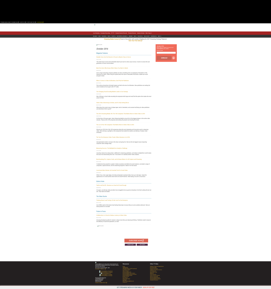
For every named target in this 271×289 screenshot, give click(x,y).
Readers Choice (126, 276)
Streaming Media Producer (155, 278)
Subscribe (104, 36)
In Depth (113, 36)
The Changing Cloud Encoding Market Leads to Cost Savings (112, 91)
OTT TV (112, 33)
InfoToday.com (153, 270)
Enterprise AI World (154, 268)
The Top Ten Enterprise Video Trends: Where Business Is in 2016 (113, 137)
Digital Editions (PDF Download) (130, 268)
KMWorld (152, 273)
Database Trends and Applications (157, 266)
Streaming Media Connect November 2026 (9, 22)
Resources (140, 36)
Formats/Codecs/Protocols (121, 33)
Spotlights (125, 280)
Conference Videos (126, 269)
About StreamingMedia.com (128, 281)
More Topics (148, 33)
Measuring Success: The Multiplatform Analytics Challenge (111, 148)
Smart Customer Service (155, 275)
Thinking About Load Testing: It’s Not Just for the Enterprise (112, 200)
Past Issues (142, 244)
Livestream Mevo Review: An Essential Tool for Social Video (112, 170)
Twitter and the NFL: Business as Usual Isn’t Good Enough (111, 185)
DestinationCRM (153, 267)
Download (164, 58)
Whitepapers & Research (122, 36)
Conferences (153, 36)
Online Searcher (153, 274)
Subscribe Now (135, 240)
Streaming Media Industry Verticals (129, 274)
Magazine (125, 267)
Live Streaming (96, 33)
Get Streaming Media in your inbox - (135, 287)
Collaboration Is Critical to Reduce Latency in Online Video (111, 215)
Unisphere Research (154, 280)
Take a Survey (147, 36)
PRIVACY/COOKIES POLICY (100, 282)
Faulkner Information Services (156, 269)
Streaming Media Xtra (127, 272)
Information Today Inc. (99, 268)
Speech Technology (154, 276)
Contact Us (125, 282)
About (159, 36)
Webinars (131, 36)
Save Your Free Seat (134, 40)
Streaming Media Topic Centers (129, 273)
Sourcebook (39, 22)
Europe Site (22, 22)
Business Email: (160, 50)
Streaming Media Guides (127, 275)
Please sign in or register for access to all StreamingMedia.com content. (165, 48)
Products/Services (132, 33)
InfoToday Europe (153, 272)
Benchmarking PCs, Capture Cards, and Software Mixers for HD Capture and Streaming (119, 159)
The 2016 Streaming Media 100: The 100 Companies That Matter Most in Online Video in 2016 (120, 113)
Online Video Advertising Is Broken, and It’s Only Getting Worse (112, 102)
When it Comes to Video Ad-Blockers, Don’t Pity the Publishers (112, 80)
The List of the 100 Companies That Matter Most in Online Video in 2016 (115, 124)
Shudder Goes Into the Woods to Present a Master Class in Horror (113, 57)
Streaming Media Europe (155, 277)
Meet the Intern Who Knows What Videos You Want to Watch (112, 68)
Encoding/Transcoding (105, 33)
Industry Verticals (141, 33)
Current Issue (130, 244)
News (109, 36)
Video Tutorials (126, 270)
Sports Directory (31, 22)
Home (99, 36)
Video (135, 36)
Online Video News (126, 278)
